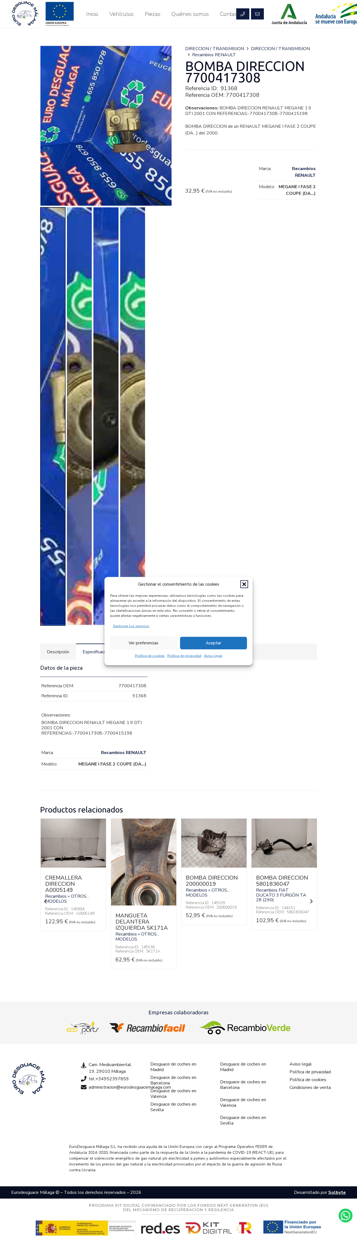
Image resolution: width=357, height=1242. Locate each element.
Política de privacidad (184, 655)
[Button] (257, 13)
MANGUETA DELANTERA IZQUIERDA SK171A (71, 922)
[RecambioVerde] (244, 1027)
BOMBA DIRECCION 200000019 (141, 881)
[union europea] (59, 13)
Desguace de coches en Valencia (173, 1093)
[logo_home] (149, 1027)
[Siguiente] (311, 901)
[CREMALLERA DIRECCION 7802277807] (284, 866)
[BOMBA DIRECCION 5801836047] (214, 866)
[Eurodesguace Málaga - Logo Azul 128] (25, 14)
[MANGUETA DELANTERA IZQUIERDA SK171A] (73, 904)
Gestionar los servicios (131, 626)
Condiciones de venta (310, 1087)
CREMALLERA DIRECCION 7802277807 (274, 884)
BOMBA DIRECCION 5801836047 (212, 881)
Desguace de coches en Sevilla (173, 1107)
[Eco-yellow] (83, 1027)
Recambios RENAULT (214, 55)
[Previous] (46, 901)
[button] (244, 584)
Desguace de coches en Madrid (173, 1067)
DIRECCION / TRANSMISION (214, 49)
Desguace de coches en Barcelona (173, 1080)
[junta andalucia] (289, 13)
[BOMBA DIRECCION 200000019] (143, 866)
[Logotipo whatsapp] (346, 1216)
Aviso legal (213, 655)
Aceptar (213, 643)
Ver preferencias (143, 643)
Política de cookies (150, 655)
